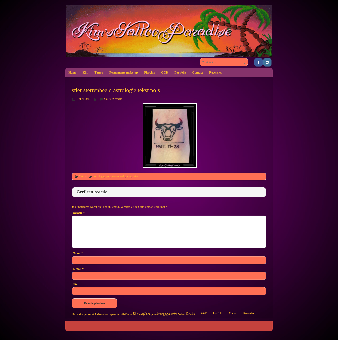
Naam (78, 253)
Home (72, 72)
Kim (85, 72)
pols (108, 176)
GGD (164, 72)
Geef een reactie (113, 98)
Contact (197, 72)
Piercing (149, 72)
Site (75, 284)
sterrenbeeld (118, 176)
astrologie (99, 176)
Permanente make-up (123, 72)
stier (129, 176)
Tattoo (98, 72)
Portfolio (180, 72)
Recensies (215, 72)
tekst (135, 176)
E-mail (78, 268)
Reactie (79, 212)
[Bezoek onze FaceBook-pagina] (258, 62)
